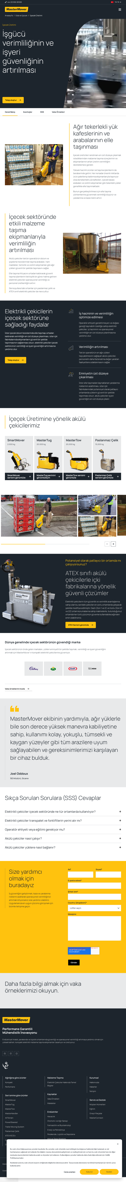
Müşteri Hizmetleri (97, 1104)
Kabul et (89, 1172)
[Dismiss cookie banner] (118, 1144)
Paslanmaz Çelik (12, 1131)
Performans (10, 1087)
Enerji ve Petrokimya (56, 1130)
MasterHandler (11, 1113)
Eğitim (92, 1109)
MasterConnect (96, 1118)
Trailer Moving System (14, 1126)
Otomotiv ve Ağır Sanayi (57, 1121)
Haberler (93, 1087)
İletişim (93, 1091)
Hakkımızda (94, 1082)
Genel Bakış (10, 112)
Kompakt (9, 1082)
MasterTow (10, 1109)
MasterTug (9, 1104)
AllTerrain (9, 1118)
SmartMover (10, 1100)
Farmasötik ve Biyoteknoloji (59, 1125)
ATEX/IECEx (10, 1135)
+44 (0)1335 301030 (14, 2)
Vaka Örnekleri (58, 112)
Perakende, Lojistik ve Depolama (61, 1134)
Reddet (109, 1172)
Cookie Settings (9, 1179)
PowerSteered (11, 1122)
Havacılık (51, 1116)
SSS (42, 112)
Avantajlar (27, 112)
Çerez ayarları (69, 1172)
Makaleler (51, 1103)
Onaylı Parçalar (96, 1113)
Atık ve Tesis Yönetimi (56, 1138)
